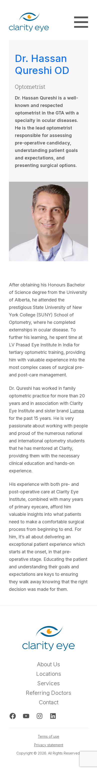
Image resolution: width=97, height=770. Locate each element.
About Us (48, 664)
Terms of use (48, 736)
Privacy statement (48, 745)
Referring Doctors (48, 693)
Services (48, 683)
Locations (48, 674)
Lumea (77, 410)
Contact (48, 702)
